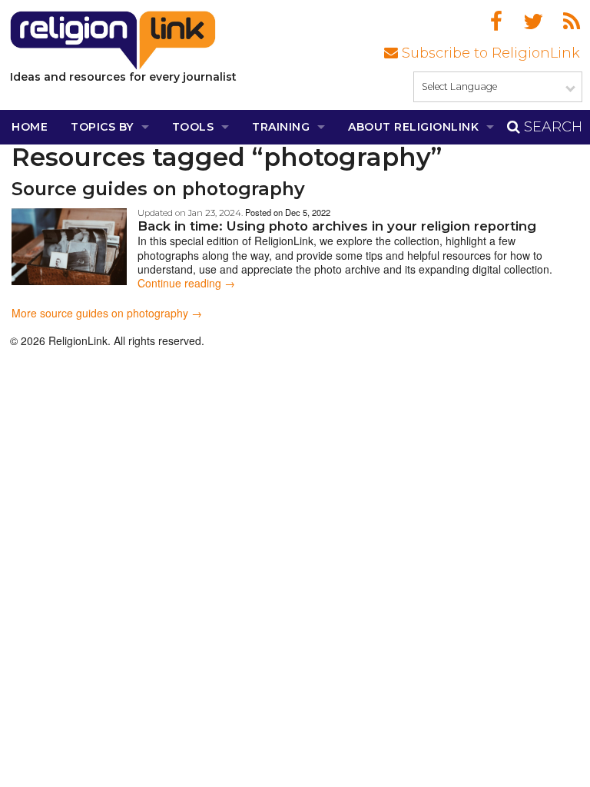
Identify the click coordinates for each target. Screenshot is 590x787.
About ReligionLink (413, 127)
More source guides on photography (100, 312)
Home (30, 127)
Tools (193, 127)
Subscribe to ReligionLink (489, 53)
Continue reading (186, 283)
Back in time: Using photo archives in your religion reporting (337, 226)
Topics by (102, 127)
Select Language (459, 86)
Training (281, 127)
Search (551, 126)
